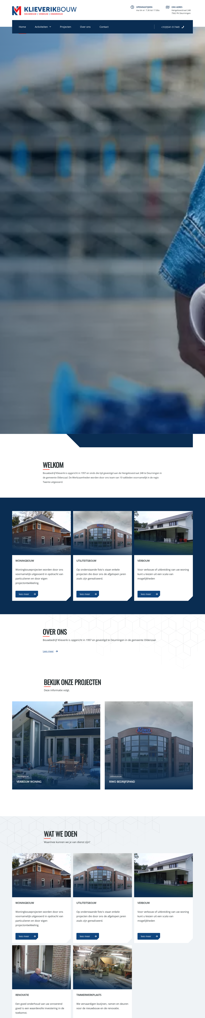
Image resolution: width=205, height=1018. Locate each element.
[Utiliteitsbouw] (102, 533)
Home (22, 26)
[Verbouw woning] (56, 745)
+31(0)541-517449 (170, 27)
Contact (104, 26)
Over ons (85, 26)
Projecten (65, 26)
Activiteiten (41, 26)
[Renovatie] (41, 967)
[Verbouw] (163, 533)
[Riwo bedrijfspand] (149, 745)
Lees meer (48, 651)
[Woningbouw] (41, 533)
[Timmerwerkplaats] (102, 967)
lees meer (24, 594)
